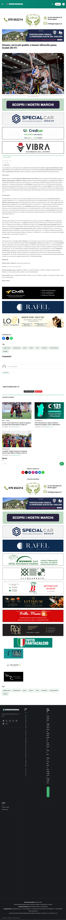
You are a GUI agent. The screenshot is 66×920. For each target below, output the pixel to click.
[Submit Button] (61, 463)
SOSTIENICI (48, 710)
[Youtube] (22, 472)
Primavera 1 (45, 348)
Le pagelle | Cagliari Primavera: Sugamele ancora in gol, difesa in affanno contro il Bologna (14, 453)
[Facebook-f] (29, 472)
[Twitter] (7, 338)
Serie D (31, 348)
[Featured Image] (16, 410)
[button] (3, 4)
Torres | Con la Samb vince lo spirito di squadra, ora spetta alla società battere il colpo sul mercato (16, 424)
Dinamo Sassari (54, 348)
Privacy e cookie (5, 807)
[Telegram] (39, 472)
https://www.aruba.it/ (33, 911)
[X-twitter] (26, 472)
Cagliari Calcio (6, 348)
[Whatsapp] (43, 472)
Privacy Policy (5, 809)
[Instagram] (33, 472)
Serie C (25, 348)
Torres (37, 348)
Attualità (5, 351)
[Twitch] (36, 472)
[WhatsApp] (11, 338)
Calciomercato (16, 348)
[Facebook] (3, 338)
